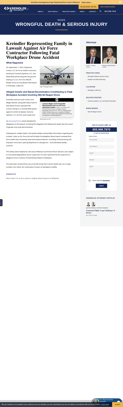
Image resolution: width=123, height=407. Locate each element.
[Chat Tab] (61, 203)
